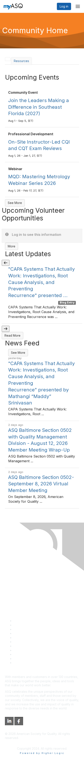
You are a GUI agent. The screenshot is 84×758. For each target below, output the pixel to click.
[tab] (8, 59)
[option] (42, 295)
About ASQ (21, 621)
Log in (64, 6)
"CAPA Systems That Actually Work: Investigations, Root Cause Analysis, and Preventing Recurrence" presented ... (41, 282)
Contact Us (21, 646)
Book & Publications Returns (33, 642)
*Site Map (21, 658)
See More (15, 203)
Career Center (24, 629)
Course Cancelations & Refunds (36, 650)
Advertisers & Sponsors (30, 654)
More (11, 246)
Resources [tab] (21, 61)
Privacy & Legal (25, 625)
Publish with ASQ (25, 633)
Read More (12, 335)
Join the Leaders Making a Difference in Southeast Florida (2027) (38, 107)
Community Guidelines (29, 637)
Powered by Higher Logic (42, 753)
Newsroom (21, 662)
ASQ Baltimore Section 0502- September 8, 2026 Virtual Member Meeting (41, 483)
